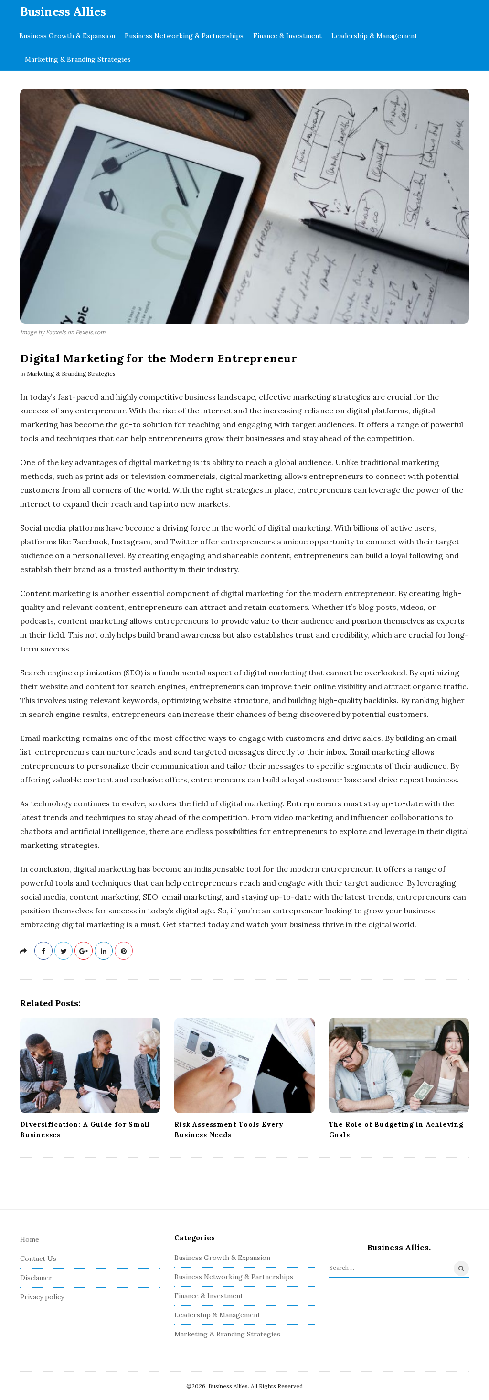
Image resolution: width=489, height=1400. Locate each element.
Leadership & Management (374, 36)
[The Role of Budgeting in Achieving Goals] (399, 1065)
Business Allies (63, 11)
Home (29, 1239)
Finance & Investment (287, 36)
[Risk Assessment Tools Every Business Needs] (244, 1065)
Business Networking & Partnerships (184, 36)
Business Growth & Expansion (67, 36)
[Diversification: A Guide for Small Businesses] (90, 1065)
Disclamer (36, 1277)
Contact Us (38, 1258)
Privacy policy (42, 1296)
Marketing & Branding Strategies (78, 59)
